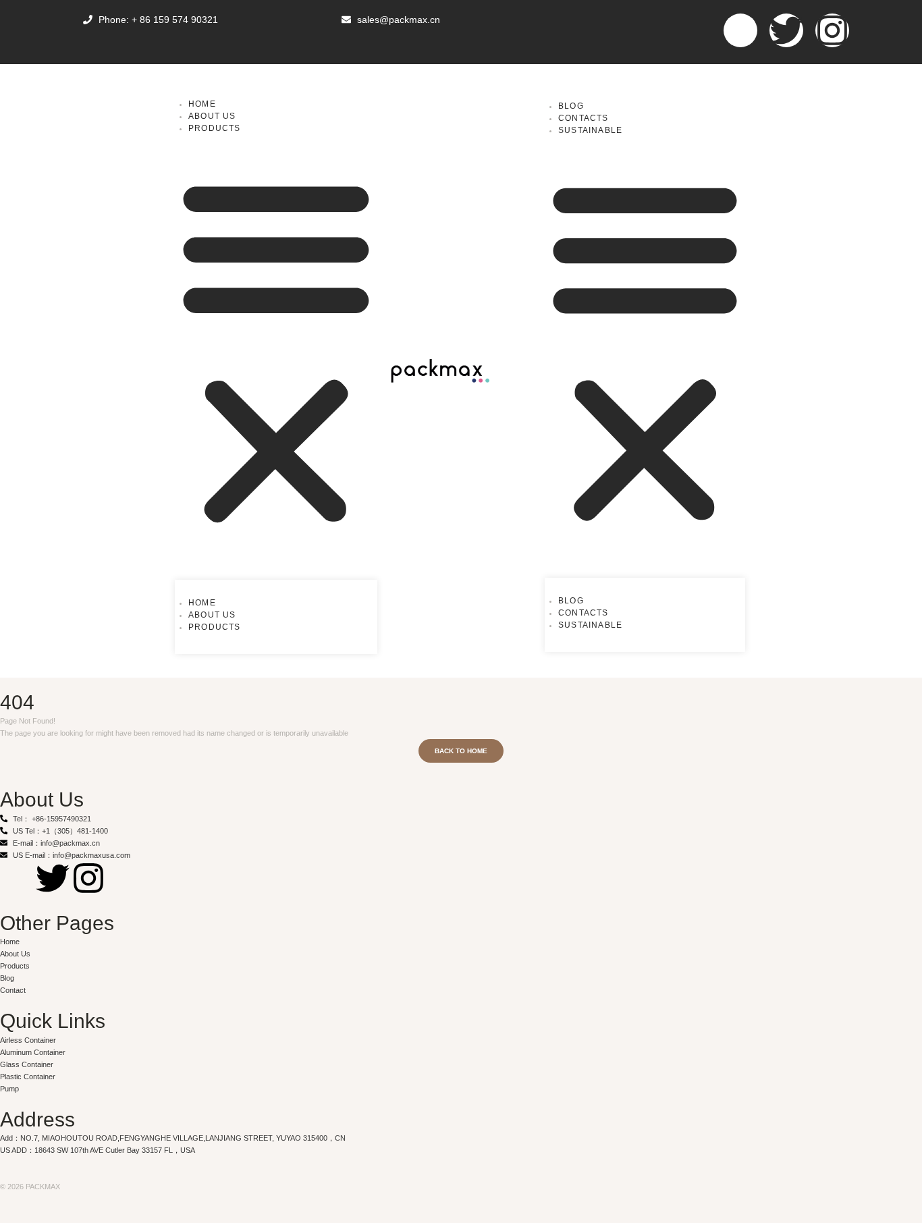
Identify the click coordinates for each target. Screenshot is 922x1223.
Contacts (583, 118)
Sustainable (590, 130)
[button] (276, 350)
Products (214, 128)
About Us (212, 116)
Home (202, 104)
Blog (571, 106)
